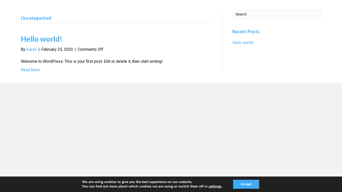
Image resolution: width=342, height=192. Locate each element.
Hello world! (41, 38)
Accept (246, 184)
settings (215, 186)
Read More (30, 70)
